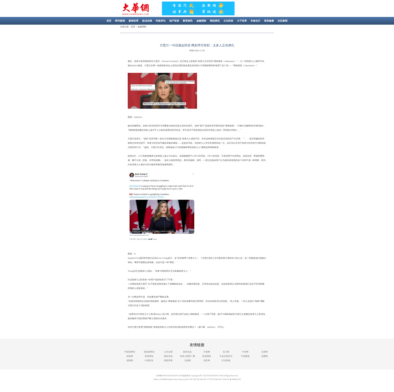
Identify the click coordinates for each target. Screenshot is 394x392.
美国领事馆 (149, 352)
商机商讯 (215, 20)
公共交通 (168, 352)
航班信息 (187, 352)
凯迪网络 (206, 356)
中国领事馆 (129, 352)
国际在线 (168, 356)
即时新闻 (120, 20)
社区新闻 (282, 20)
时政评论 (161, 20)
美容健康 (269, 20)
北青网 (264, 352)
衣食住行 (255, 20)
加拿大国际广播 (187, 356)
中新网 (206, 352)
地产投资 (174, 20)
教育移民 (188, 20)
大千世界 (242, 20)
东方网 (226, 352)
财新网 (130, 356)
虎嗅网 (130, 360)
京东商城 (226, 360)
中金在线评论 (225, 356)
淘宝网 (206, 360)
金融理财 (201, 20)
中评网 (245, 352)
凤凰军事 (168, 360)
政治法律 (147, 20)
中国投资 (149, 360)
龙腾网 (264, 356)
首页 (109, 20)
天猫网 (187, 360)
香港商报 (149, 356)
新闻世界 (134, 20)
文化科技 (228, 20)
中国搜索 (245, 356)
